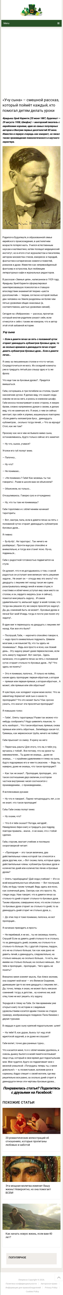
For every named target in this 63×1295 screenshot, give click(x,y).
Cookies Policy (32, 1291)
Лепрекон (23, 1280)
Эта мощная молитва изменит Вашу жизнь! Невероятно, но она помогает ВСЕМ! (28, 1189)
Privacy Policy (51, 1287)
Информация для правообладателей (23, 1287)
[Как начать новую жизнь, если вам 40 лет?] (31, 1217)
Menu (6, 23)
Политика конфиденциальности (21, 1284)
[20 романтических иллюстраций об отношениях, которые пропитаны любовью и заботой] (31, 1121)
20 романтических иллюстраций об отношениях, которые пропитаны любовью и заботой (27, 1141)
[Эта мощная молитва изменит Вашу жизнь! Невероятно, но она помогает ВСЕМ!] (31, 1169)
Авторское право (49, 1284)
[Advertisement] (31, 64)
